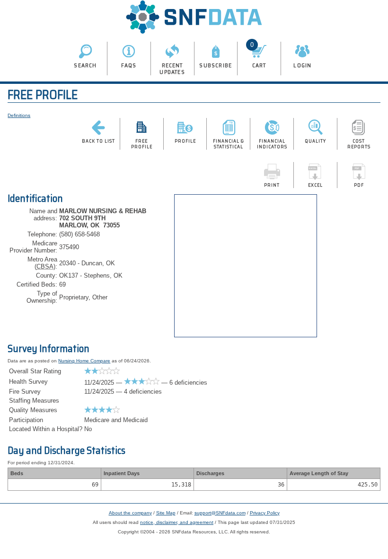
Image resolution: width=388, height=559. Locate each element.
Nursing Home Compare (84, 360)
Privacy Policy (265, 512)
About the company (130, 512)
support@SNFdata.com (220, 512)
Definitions (19, 115)
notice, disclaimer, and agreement (176, 522)
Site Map (166, 512)
